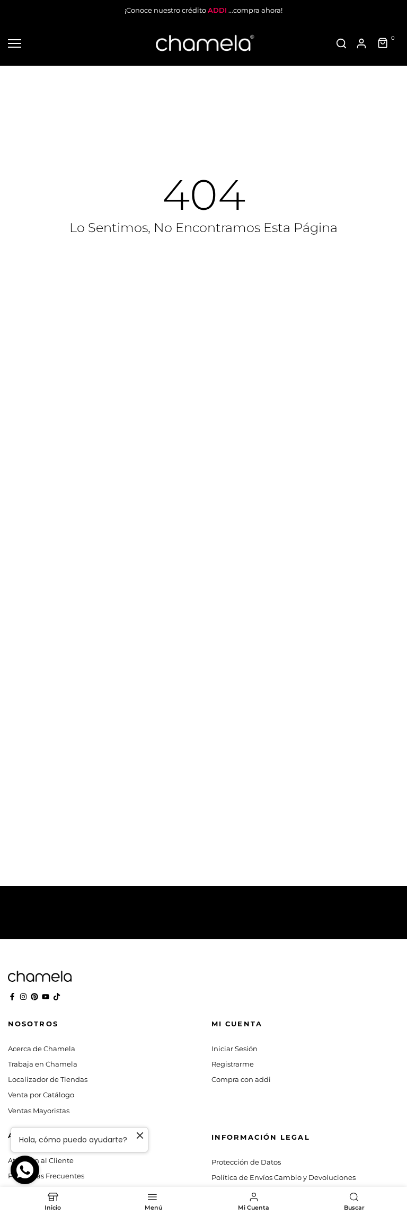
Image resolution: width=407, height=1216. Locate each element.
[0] (383, 43)
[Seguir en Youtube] (45, 996)
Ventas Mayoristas (38, 1110)
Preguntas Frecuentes (46, 1175)
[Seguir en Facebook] (12, 996)
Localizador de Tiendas (47, 1079)
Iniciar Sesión (234, 1048)
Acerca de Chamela (41, 1048)
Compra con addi (241, 1079)
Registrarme (232, 1064)
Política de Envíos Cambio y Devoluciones (283, 1177)
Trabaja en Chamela (42, 1064)
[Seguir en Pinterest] (34, 996)
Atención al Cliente (41, 1160)
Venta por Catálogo (41, 1094)
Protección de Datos (246, 1162)
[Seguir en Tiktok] (56, 996)
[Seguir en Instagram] (23, 996)
